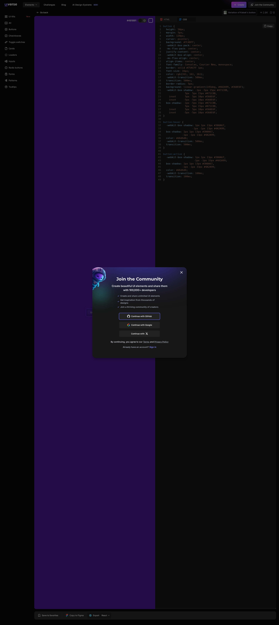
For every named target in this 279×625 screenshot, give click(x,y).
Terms (146, 342)
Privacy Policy (161, 342)
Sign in (152, 347)
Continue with (137, 333)
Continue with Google (141, 325)
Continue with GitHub (141, 316)
